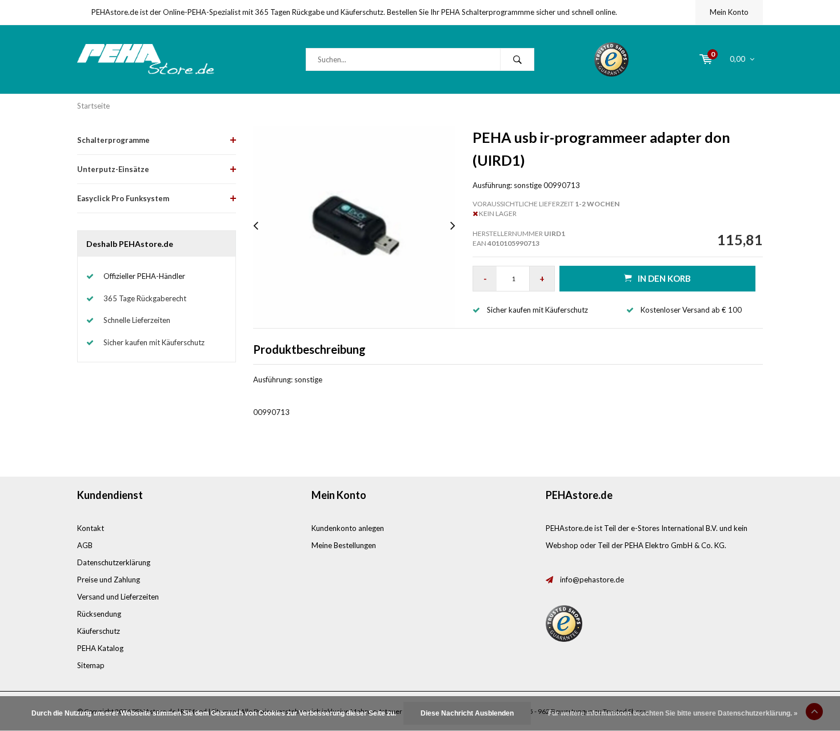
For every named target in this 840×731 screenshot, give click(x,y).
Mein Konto (729, 12)
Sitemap (91, 665)
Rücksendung (99, 613)
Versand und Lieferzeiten (118, 596)
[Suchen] (517, 59)
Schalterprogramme (113, 140)
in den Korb (664, 278)
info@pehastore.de (592, 579)
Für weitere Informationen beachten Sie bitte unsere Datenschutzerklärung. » (673, 713)
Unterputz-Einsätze (113, 169)
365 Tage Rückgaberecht (144, 298)
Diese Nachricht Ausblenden (467, 713)
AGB (85, 545)
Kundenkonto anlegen (347, 528)
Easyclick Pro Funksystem (123, 198)
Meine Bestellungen (343, 545)
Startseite (93, 105)
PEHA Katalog (100, 648)
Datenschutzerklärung (113, 562)
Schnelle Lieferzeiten (136, 320)
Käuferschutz (98, 631)
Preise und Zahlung (108, 579)
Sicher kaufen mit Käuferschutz (154, 342)
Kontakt (90, 528)
